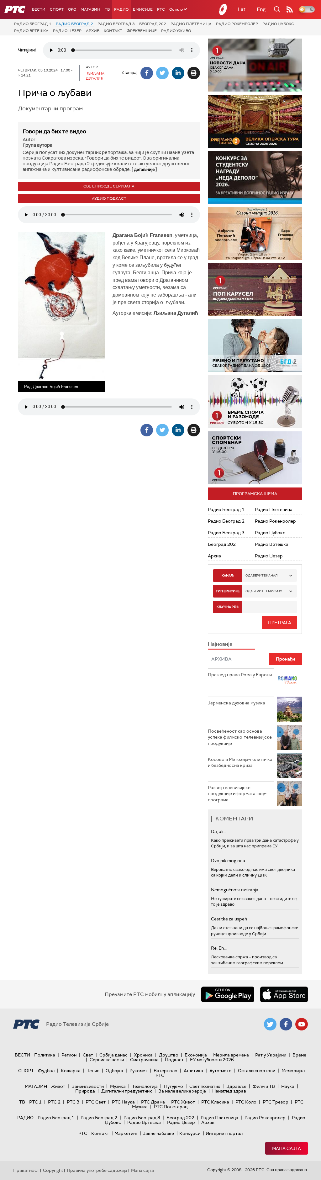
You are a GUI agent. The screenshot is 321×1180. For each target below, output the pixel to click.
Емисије (143, 9)
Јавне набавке (158, 1133)
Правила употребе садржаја (97, 1170)
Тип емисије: (228, 591)
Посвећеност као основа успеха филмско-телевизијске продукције (240, 737)
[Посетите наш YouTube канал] (301, 1024)
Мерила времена (231, 1055)
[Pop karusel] (255, 289)
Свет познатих (204, 1086)
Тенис (93, 1070)
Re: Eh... (219, 948)
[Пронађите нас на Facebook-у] (286, 1024)
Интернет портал (224, 1133)
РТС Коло (245, 1102)
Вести (38, 9)
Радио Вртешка (31, 30)
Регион (68, 1055)
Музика (118, 1086)
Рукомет (138, 1070)
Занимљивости (87, 1086)
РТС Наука (123, 1102)
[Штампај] (193, 73)
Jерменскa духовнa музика (236, 703)
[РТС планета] (223, 9)
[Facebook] (146, 73)
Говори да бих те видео (54, 131)
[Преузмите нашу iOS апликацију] (284, 994)
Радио (121, 9)
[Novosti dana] (255, 65)
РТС (161, 9)
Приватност (26, 1170)
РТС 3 (73, 1102)
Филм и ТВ (264, 1086)
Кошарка (71, 1070)
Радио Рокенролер (237, 23)
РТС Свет (96, 1102)
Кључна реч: (228, 607)
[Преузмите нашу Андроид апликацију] (227, 994)
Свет (88, 1055)
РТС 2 (54, 1102)
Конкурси (189, 1133)
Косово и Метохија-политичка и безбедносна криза (240, 762)
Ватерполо (165, 1070)
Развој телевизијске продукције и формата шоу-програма (237, 794)
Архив (92, 30)
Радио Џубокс (278, 23)
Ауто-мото (220, 1070)
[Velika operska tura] (255, 121)
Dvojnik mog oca (228, 860)
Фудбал (46, 1070)
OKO (72, 9)
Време (299, 1055)
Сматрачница (144, 1059)
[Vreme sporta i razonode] (255, 401)
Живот (58, 1086)
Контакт (113, 30)
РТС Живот (183, 1102)
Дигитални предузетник (126, 1091)
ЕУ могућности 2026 (212, 1059)
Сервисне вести (107, 1059)
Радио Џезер (67, 30)
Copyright (53, 1170)
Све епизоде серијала (108, 186)
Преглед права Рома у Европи (240, 674)
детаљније (144, 169)
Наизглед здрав (229, 1091)
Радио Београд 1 (32, 23)
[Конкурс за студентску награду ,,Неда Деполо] (255, 177)
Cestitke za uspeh (229, 919)
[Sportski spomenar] (255, 457)
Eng (261, 9)
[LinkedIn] (178, 73)
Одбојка (114, 1070)
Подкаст (174, 1059)
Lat (241, 9)
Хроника (143, 1055)
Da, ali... (218, 831)
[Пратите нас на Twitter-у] (270, 1024)
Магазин (90, 9)
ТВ (107, 9)
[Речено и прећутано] (255, 345)
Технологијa (145, 1086)
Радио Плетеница (191, 23)
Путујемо (173, 1086)
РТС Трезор (275, 1102)
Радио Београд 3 (116, 23)
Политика (44, 1055)
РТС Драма (153, 1102)
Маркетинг (126, 1133)
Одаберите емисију (263, 591)
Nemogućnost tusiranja (234, 890)
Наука (287, 1086)
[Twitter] (162, 73)
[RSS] (289, 9)
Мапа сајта (286, 1148)
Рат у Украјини (270, 1055)
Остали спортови (256, 1070)
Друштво (168, 1055)
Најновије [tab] (220, 644)
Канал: (228, 575)
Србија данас (113, 1055)
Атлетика (193, 1070)
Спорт (57, 9)
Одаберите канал (261, 575)
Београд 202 (152, 23)
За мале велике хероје (182, 1091)
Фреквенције (142, 30)
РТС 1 (35, 1102)
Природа (85, 1091)
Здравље (236, 1086)
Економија (196, 1055)
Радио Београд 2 (74, 23)
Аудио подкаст (109, 198)
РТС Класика (215, 1102)
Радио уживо (176, 30)
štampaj (129, 72)
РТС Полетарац (170, 1106)
